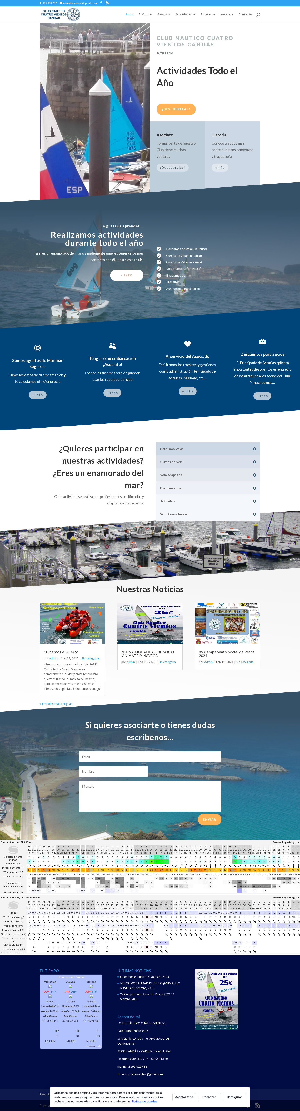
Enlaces (206, 14)
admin (131, 662)
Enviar (209, 819)
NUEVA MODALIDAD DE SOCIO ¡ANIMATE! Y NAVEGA (147, 654)
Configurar (234, 1097)
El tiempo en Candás (71, 977)
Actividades (183, 14)
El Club (143, 14)
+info (220, 167)
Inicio (129, 14)
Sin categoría (90, 658)
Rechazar (209, 1097)
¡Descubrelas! (176, 109)
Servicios (164, 14)
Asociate (227, 14)
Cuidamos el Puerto (61, 652)
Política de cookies (144, 1101)
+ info (127, 275)
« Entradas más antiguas (56, 704)
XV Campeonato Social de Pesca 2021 (226, 654)
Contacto (245, 14)
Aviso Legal (48, 1094)
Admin (53, 658)
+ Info (37, 395)
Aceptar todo (184, 1097)
